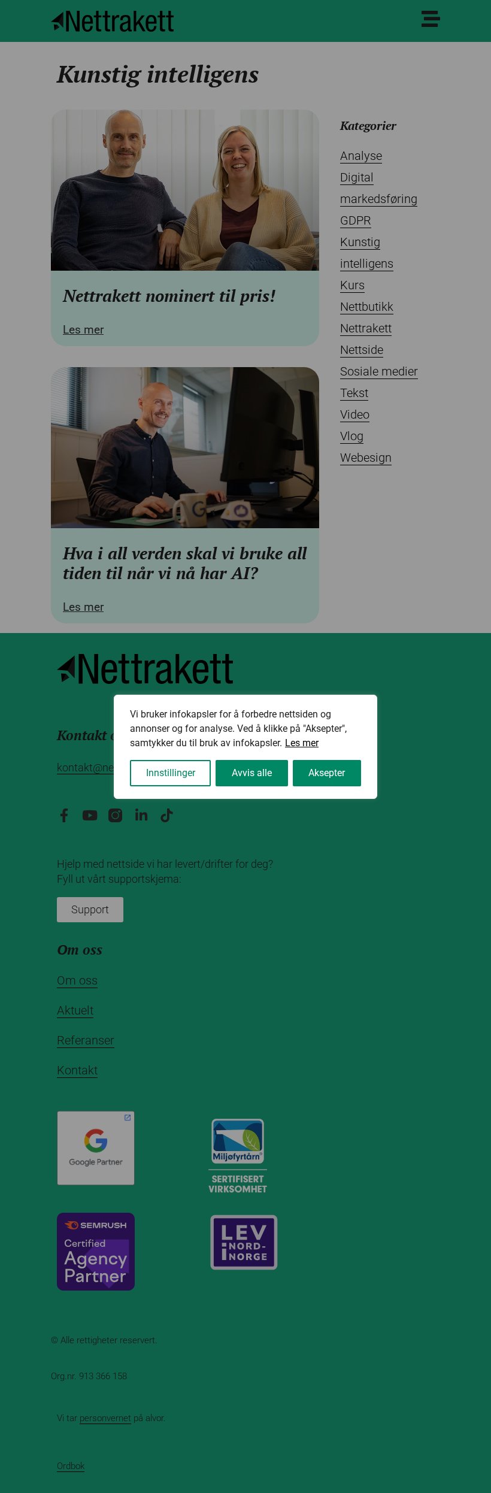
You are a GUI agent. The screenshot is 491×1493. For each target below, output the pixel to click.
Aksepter (326, 773)
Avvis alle (252, 773)
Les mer (302, 743)
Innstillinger (170, 773)
